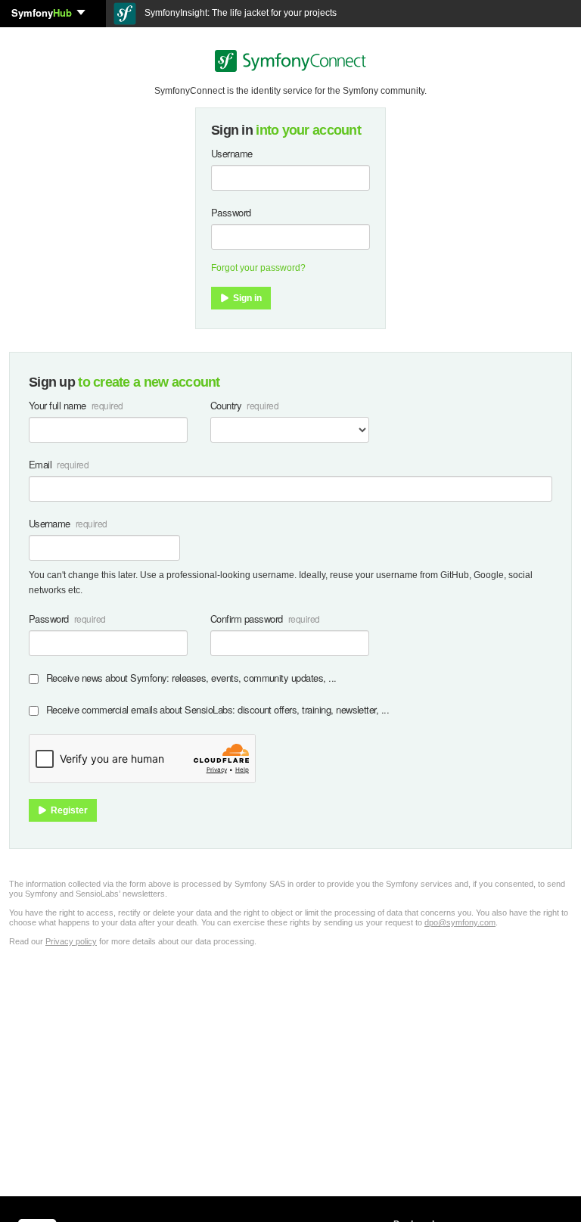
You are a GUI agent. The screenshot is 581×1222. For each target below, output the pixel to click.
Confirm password (246, 618)
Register (68, 810)
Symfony (41, 12)
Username (232, 153)
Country (225, 405)
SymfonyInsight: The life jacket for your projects (239, 13)
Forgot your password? (258, 268)
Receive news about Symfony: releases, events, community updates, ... (191, 677)
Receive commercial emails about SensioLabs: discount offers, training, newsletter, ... (217, 709)
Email (40, 464)
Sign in (246, 298)
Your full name (57, 405)
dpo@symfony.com (460, 922)
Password (231, 212)
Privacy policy (71, 941)
